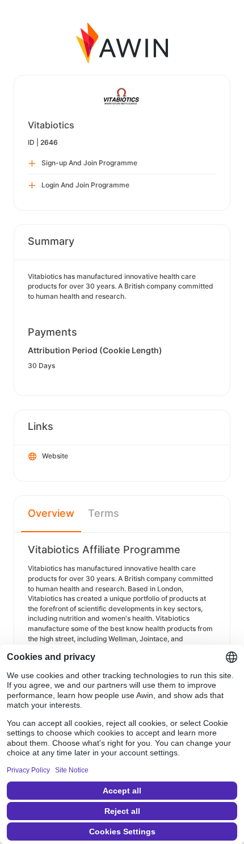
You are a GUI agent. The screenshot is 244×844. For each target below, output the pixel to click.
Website (55, 456)
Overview (51, 513)
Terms (103, 513)
